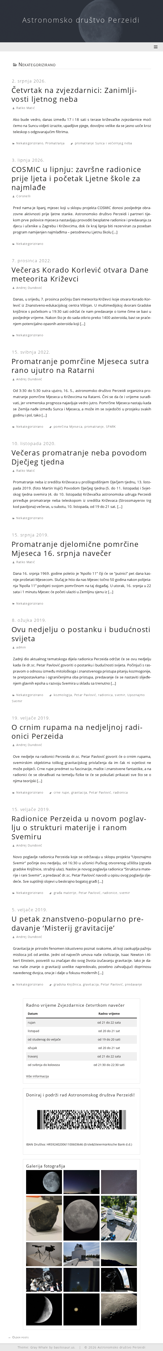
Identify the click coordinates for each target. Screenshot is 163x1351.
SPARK (111, 427)
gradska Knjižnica (67, 984)
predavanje (133, 984)
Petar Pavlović (85, 695)
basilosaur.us (64, 1347)
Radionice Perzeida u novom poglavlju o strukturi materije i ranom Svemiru (78, 827)
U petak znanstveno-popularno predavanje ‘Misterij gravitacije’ (77, 923)
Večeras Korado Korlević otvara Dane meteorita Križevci (80, 274)
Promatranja (55, 143)
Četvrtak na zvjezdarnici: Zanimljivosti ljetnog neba (74, 94)
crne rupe (61, 792)
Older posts (18, 1337)
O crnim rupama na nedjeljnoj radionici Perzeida (76, 731)
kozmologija (63, 695)
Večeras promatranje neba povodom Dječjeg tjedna (79, 457)
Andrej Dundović (29, 288)
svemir (120, 695)
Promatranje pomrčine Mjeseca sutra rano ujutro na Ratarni (80, 365)
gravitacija (79, 792)
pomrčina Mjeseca (68, 427)
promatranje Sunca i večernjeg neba (103, 143)
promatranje (94, 427)
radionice (110, 893)
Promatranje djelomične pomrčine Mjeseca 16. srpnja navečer (75, 548)
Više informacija (37, 1076)
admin (21, 647)
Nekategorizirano (29, 143)
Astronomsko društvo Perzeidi (81, 20)
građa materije (65, 893)
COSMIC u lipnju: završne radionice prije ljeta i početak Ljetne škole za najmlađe (76, 178)
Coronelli (23, 196)
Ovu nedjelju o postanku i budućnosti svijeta (81, 633)
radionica (105, 695)
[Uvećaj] (131, 1104)
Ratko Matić (25, 108)
